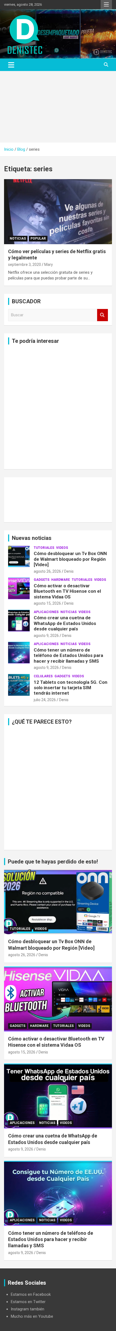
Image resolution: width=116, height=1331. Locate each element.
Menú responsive (106, 4)
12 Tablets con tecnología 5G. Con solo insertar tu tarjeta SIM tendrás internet (70, 687)
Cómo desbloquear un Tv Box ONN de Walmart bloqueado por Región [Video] (70, 559)
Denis (69, 571)
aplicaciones (46, 612)
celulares (43, 676)
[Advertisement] (58, 107)
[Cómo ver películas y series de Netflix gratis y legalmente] (58, 211)
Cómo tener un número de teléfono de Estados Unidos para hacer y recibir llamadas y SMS (68, 655)
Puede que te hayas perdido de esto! (53, 861)
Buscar (102, 315)
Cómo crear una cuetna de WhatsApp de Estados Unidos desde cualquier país (65, 623)
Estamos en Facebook (31, 1294)
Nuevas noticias (32, 538)
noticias (18, 238)
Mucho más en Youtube (32, 1316)
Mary (48, 264)
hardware (60, 580)
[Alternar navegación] (11, 65)
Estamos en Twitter (28, 1301)
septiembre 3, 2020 (24, 264)
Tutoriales (44, 548)
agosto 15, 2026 (47, 603)
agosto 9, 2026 (46, 635)
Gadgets (41, 580)
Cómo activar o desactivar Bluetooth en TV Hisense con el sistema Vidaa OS (67, 591)
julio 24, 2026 (45, 700)
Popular (38, 238)
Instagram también (27, 1309)
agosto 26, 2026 (47, 571)
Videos (62, 548)
